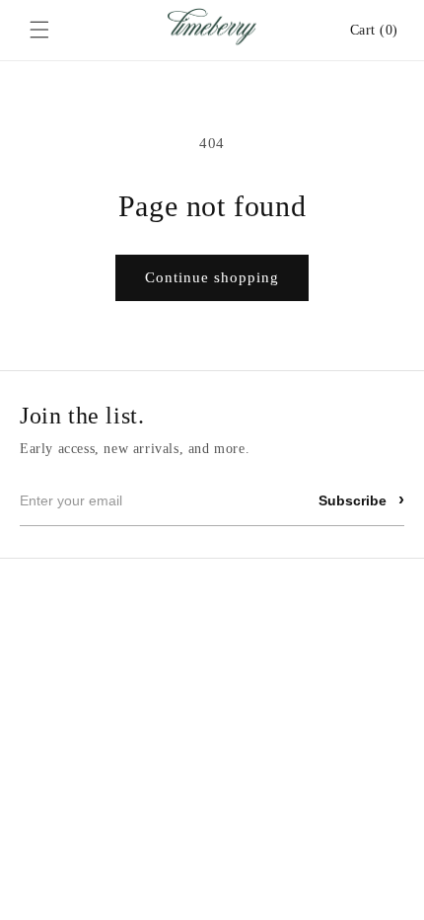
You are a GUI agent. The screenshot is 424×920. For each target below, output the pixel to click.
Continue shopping (212, 277)
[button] (39, 29)
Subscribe (361, 499)
